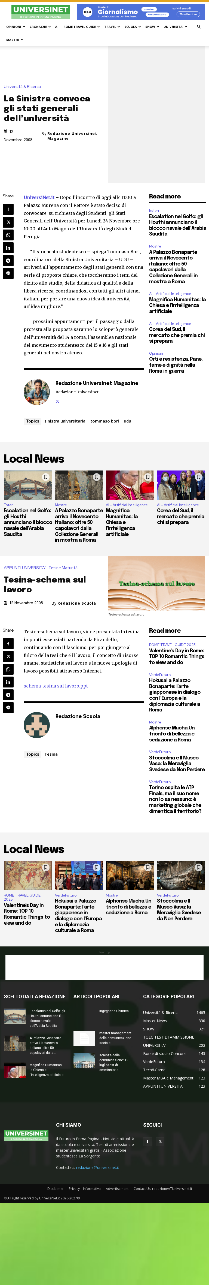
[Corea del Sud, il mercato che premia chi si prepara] (181, 485)
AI (57, 27)
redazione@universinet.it (97, 1167)
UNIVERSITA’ (173, 27)
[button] (198, 26)
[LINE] (8, 273)
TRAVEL (110, 27)
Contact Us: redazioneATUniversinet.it (163, 1188)
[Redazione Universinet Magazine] (37, 392)
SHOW (150, 27)
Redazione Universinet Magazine (72, 136)
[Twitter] (8, 222)
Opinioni (156, 353)
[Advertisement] (104, 967)
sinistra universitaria (64, 421)
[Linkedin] (8, 247)
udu (127, 421)
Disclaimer (55, 1188)
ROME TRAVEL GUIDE (79, 27)
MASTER (12, 40)
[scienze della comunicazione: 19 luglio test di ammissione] (84, 1060)
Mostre (155, 246)
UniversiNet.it (39, 197)
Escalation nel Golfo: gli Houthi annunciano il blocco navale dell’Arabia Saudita (28, 522)
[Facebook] (8, 209)
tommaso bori (104, 421)
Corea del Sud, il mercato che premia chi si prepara (177, 335)
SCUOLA (130, 27)
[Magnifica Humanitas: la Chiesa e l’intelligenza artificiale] (130, 485)
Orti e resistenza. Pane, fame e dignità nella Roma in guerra (175, 365)
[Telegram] (8, 260)
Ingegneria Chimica (114, 1011)
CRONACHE (38, 27)
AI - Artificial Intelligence (170, 293)
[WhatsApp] (8, 235)
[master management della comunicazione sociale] (84, 1038)
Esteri (154, 210)
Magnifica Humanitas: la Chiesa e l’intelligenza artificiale (177, 305)
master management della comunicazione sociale (115, 1038)
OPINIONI (13, 27)
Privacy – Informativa (85, 1188)
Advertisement (117, 1188)
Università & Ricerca (22, 87)
